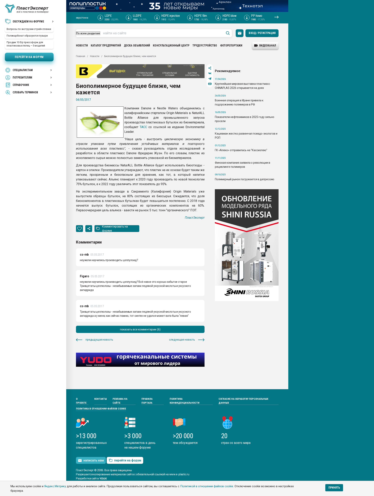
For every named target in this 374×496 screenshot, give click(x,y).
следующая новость (182, 339)
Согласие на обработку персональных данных (243, 400)
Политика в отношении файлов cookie (101, 408)
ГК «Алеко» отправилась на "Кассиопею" (241, 150)
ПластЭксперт (195, 217)
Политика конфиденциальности (184, 400)
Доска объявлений (137, 45)
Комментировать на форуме (115, 228)
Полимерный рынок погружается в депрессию (244, 179)
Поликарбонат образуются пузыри (27, 35)
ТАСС (143, 127)
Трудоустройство (204, 45)
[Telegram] (210, 78)
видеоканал (267, 45)
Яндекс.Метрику (55, 486)
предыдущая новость (99, 339)
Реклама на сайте (120, 400)
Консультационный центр (171, 45)
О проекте (81, 400)
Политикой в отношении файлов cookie (206, 486)
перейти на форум (127, 460)
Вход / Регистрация (262, 33)
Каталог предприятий (106, 45)
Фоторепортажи (231, 45)
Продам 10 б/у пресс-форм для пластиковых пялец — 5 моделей (26, 44)
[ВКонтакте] (210, 73)
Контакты (100, 398)
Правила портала (147, 400)
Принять (334, 487)
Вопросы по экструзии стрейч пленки (29, 29)
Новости (82, 45)
